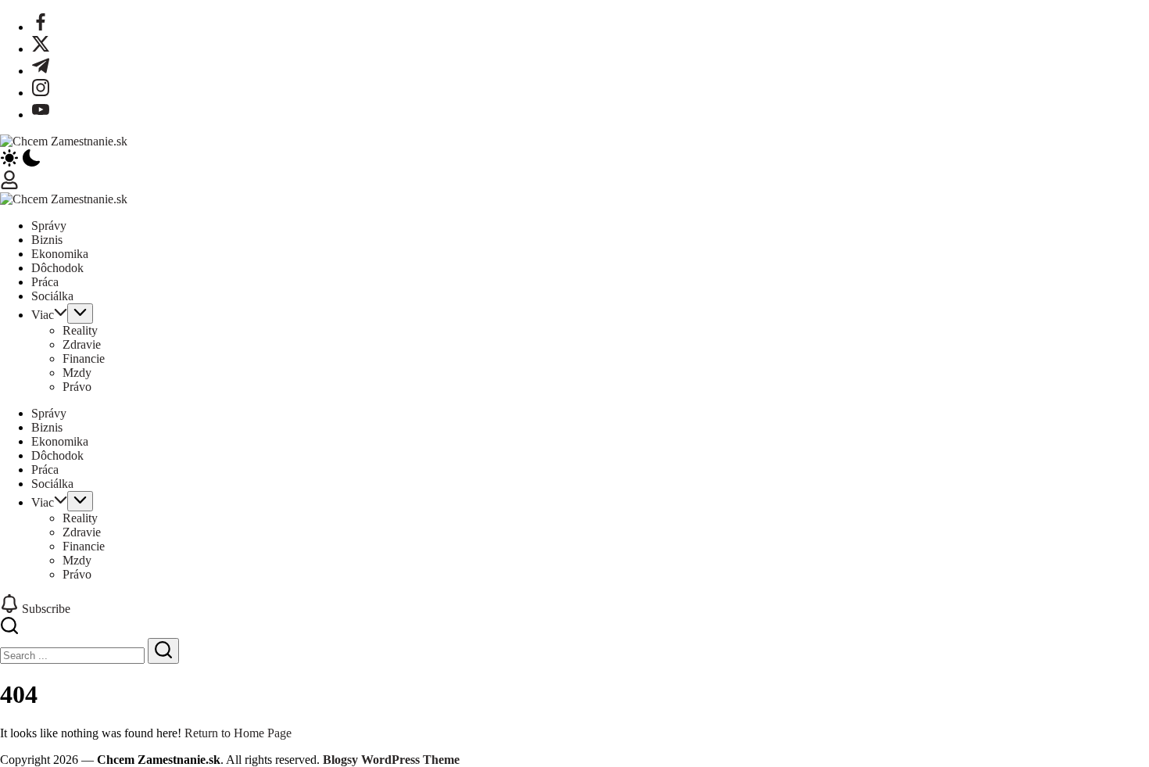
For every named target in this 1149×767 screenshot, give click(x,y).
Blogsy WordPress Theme (391, 759)
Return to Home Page (238, 733)
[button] (574, 159)
